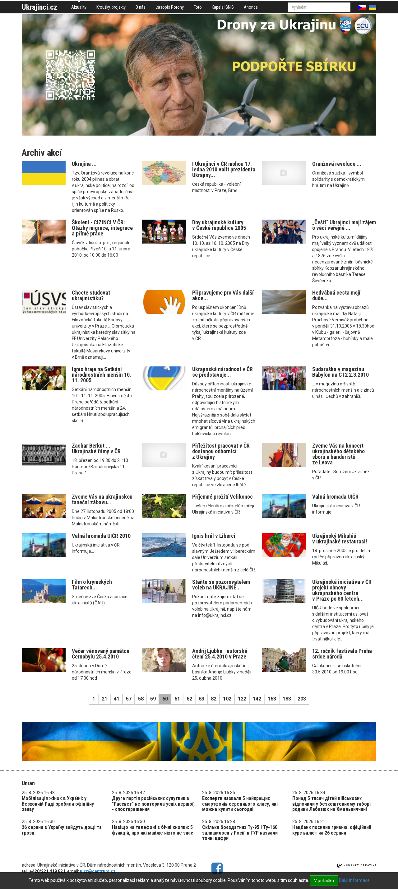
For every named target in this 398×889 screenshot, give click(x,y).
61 (177, 699)
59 (153, 699)
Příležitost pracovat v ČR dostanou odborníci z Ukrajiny (221, 451)
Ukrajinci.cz (39, 7)
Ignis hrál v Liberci (213, 536)
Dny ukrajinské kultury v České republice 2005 (219, 225)
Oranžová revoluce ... (336, 164)
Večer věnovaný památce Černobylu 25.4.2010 (100, 654)
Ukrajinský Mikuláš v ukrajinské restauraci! (339, 539)
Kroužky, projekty (111, 7)
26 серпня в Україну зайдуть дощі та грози (62, 830)
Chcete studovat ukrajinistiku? (91, 295)
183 (287, 699)
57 (129, 699)
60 (165, 699)
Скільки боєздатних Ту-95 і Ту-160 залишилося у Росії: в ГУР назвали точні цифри (240, 832)
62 (189, 699)
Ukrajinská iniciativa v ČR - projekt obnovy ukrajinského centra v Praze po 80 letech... (343, 590)
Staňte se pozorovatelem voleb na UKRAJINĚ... (221, 585)
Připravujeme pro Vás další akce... (223, 295)
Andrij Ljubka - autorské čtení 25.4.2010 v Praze (219, 654)
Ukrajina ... (84, 164)
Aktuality (78, 7)
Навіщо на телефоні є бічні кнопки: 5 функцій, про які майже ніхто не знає (152, 830)
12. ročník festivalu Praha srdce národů (342, 654)
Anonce (251, 7)
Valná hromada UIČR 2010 (101, 536)
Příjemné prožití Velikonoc (222, 496)
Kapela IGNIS (223, 7)
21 (104, 699)
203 (302, 699)
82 (213, 699)
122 (242, 699)
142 (257, 699)
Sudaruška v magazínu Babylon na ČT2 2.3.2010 (340, 372)
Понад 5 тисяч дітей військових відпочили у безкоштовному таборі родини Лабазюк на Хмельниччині (331, 803)
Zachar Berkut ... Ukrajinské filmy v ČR (96, 448)
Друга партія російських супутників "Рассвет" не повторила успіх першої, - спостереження (153, 803)
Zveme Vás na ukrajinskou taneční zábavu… (102, 499)
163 (272, 699)
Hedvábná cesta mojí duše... (336, 295)
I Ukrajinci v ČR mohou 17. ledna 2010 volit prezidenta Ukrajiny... (223, 169)
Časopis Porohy (169, 7)
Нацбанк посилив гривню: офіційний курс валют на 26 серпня (331, 830)
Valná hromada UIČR (335, 496)
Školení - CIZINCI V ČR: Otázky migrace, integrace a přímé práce (102, 228)
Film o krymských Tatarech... (92, 585)
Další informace (354, 880)
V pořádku (324, 880)
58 (141, 699)
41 (116, 699)
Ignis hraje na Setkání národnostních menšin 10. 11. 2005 (101, 375)
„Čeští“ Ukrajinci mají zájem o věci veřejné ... (344, 225)
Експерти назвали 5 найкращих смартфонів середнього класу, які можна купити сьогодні (240, 803)
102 (227, 699)
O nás (141, 7)
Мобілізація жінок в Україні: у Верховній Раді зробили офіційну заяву (58, 803)
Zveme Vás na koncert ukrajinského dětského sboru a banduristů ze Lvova (338, 454)
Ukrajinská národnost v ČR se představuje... (222, 372)
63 (201, 699)
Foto (198, 7)
